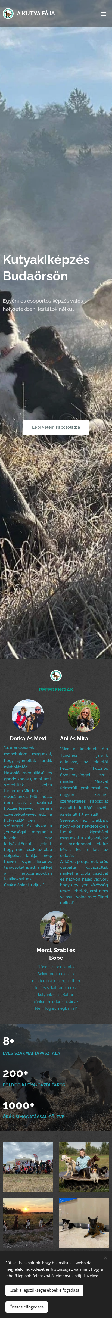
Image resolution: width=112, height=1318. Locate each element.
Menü (103, 13)
